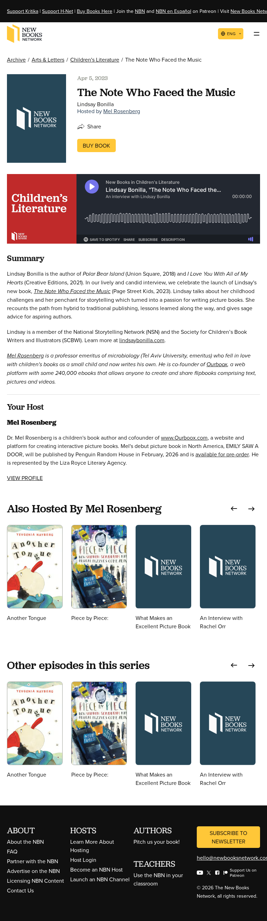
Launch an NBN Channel (100, 879)
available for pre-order (222, 454)
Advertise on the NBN (33, 871)
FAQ (12, 851)
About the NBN (25, 841)
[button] (234, 508)
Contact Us (20, 890)
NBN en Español (173, 11)
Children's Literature (94, 59)
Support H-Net (57, 11)
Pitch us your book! (157, 841)
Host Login (83, 860)
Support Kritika (22, 11)
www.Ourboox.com (184, 437)
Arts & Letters (48, 59)
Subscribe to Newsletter (228, 837)
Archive (16, 59)
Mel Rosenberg (121, 111)
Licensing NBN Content (35, 880)
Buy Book (96, 145)
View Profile (25, 478)
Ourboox (217, 364)
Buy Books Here (94, 11)
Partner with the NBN (32, 861)
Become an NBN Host (96, 869)
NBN (140, 11)
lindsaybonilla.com (141, 340)
